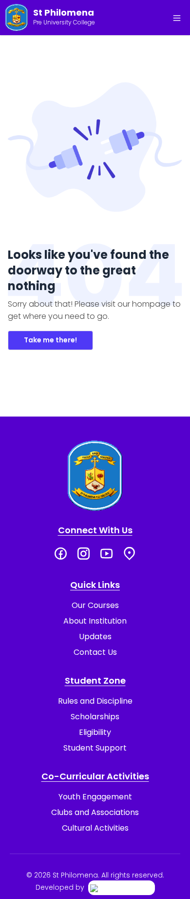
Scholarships (95, 716)
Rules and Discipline (95, 701)
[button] (176, 18)
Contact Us (95, 652)
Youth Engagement (95, 796)
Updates (95, 636)
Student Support (95, 747)
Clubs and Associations (95, 812)
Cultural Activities (95, 828)
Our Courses (95, 605)
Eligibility (95, 732)
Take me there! (50, 340)
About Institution (95, 621)
